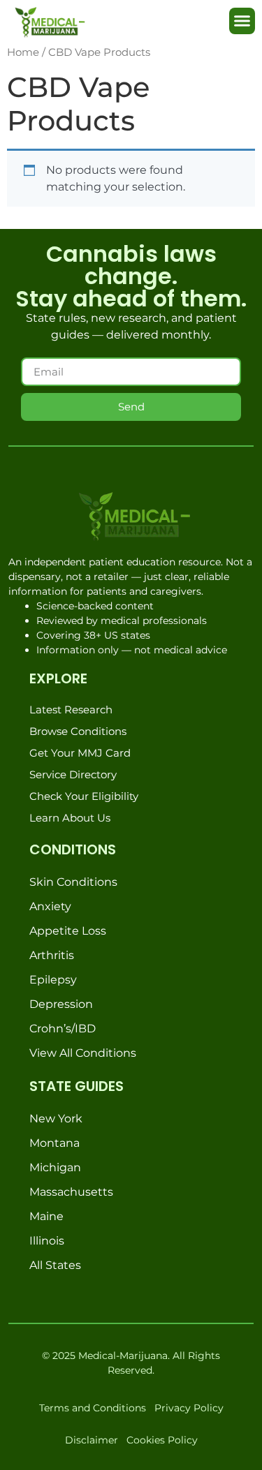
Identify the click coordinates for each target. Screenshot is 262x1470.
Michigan (55, 1167)
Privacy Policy (189, 1408)
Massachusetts (71, 1191)
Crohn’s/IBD (62, 1028)
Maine (46, 1216)
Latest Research (70, 709)
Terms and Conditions (92, 1408)
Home (23, 52)
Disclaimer (91, 1440)
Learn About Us (69, 817)
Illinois (46, 1240)
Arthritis (51, 955)
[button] (242, 21)
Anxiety (50, 906)
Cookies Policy (162, 1440)
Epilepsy (53, 979)
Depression (61, 1004)
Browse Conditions (77, 731)
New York (55, 1118)
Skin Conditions (73, 882)
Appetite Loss (67, 930)
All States (55, 1265)
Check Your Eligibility (83, 796)
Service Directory (73, 774)
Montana (54, 1143)
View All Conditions (82, 1053)
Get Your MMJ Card (80, 752)
